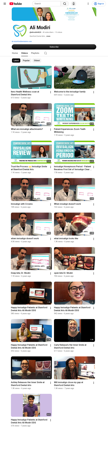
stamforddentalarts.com (23, 41)
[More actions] (50, 92)
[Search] (64, 3)
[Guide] (4, 3)
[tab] (15, 53)
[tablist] (54, 53)
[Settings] (88, 3)
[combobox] (47, 3)
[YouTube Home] (15, 3)
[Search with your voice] (73, 3)
